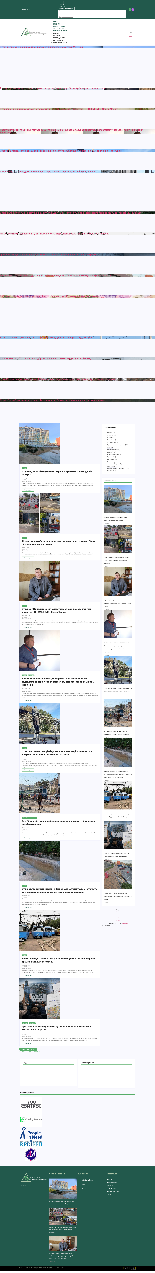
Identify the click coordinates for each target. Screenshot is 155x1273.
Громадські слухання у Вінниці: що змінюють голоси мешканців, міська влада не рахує (48, 254)
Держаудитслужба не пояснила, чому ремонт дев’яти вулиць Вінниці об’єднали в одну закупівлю (54, 88)
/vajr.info (83, 1188)
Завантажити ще (28, 1049)
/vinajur (83, 1184)
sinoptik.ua (125, 923)
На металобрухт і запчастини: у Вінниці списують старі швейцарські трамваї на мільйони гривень (54, 233)
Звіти (60, 11)
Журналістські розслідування (29, 818)
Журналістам (58, 40)
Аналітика (25, 1023)
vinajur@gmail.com (87, 1180)
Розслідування (59, 38)
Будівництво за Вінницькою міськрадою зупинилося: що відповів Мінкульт (41, 47)
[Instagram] (133, 9)
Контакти (61, 15)
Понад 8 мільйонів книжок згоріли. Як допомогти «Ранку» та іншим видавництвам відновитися (53, 400)
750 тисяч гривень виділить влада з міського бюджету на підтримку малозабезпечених (49, 296)
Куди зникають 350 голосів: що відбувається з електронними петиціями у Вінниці (45, 358)
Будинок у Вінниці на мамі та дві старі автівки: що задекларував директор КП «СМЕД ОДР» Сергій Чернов (59, 109)
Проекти (56, 36)
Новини (56, 33)
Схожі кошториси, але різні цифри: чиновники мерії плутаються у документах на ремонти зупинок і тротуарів (61, 150)
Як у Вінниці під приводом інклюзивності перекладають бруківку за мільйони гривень (47, 171)
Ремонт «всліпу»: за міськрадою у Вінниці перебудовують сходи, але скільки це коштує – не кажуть (55, 275)
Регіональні (31, 675)
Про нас (61, 13)
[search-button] (130, 36)
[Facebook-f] (130, 9)
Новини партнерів (60, 42)
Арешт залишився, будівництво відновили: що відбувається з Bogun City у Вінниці (46, 337)
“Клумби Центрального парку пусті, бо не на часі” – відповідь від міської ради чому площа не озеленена (58, 379)
